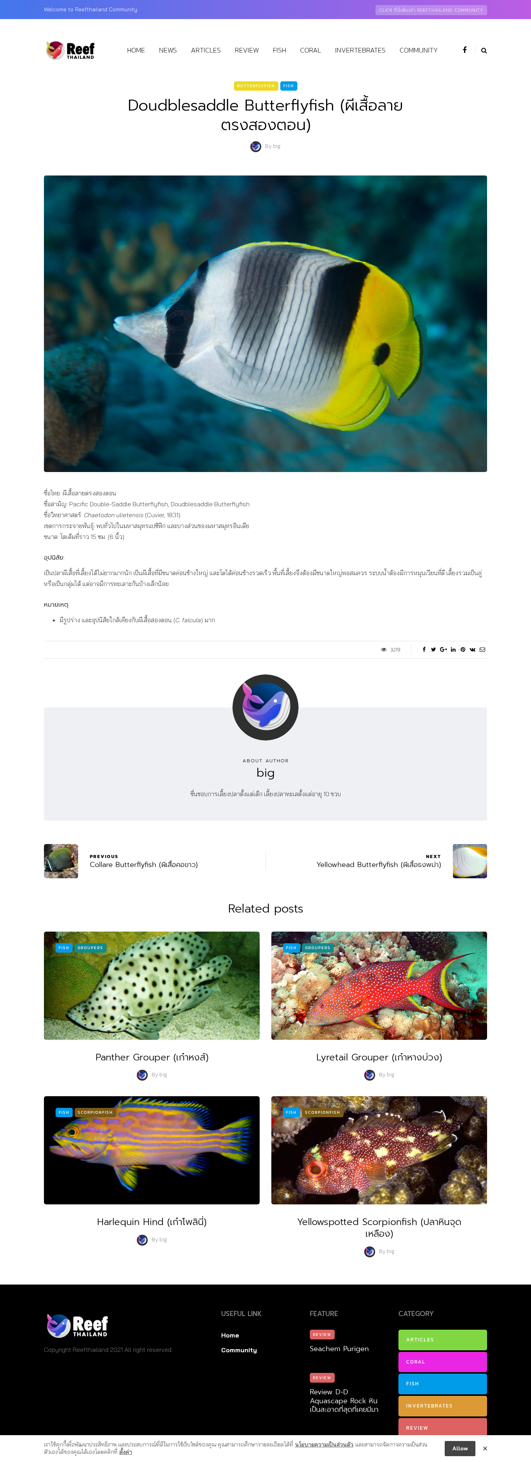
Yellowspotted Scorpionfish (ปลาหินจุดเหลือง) (379, 1228)
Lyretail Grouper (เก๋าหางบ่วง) (379, 1057)
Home (136, 50)
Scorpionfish (95, 1112)
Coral (310, 50)
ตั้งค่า (125, 1451)
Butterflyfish (256, 86)
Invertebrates (360, 50)
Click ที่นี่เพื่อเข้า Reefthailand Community (431, 10)
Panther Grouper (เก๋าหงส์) (152, 1057)
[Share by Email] (482, 650)
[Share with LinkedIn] (453, 650)
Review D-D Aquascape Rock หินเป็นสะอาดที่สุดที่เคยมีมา (344, 1401)
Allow (460, 1448)
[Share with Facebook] (424, 650)
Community (419, 50)
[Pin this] (463, 650)
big (277, 146)
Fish (279, 50)
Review (247, 50)
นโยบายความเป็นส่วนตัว (324, 1444)
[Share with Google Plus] (443, 650)
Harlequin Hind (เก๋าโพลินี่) (151, 1222)
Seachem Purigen (339, 1348)
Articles (206, 50)
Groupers (90, 948)
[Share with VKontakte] (472, 650)
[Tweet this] (433, 650)
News (168, 50)
